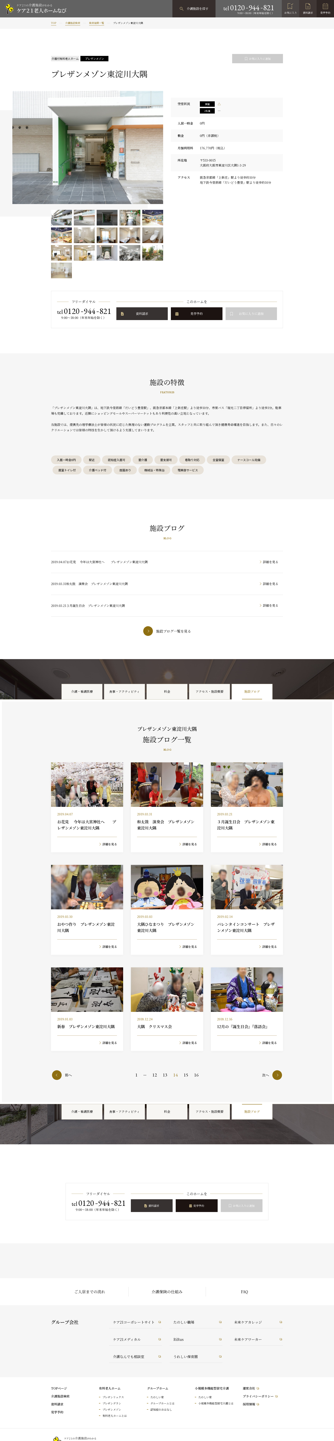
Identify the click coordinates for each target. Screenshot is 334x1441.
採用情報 (249, 1404)
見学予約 (325, 13)
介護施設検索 (72, 23)
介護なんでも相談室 (128, 1356)
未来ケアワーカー (248, 1339)
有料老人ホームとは (114, 1416)
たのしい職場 (183, 1322)
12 (154, 1075)
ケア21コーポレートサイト (134, 1322)
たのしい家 (157, 1397)
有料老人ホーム (110, 1388)
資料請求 (308, 13)
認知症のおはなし (161, 1409)
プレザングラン (111, 1403)
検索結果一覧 (96, 23)
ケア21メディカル (127, 1339)
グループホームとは (162, 1403)
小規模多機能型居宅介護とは (215, 1403)
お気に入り (290, 13)
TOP (53, 23)
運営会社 (249, 1388)
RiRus (178, 1339)
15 (186, 1075)
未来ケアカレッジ (248, 1322)
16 (196, 1075)
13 (165, 1075)
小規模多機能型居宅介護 (212, 1388)
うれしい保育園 (185, 1356)
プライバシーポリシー (258, 1396)
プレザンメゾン (111, 1409)
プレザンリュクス (113, 1397)
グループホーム (157, 1388)
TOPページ (59, 1388)
